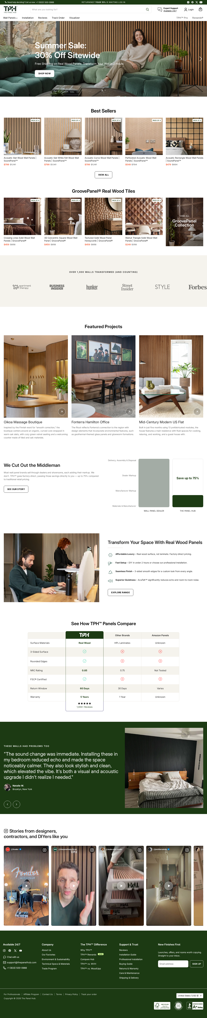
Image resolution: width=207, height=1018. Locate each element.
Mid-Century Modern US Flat (93, 422)
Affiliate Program (31, 994)
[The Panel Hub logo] (15, 9)
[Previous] (7, 804)
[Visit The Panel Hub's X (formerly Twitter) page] (196, 2)
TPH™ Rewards (88, 954)
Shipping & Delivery (129, 977)
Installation (28, 17)
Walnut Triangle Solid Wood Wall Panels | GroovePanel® (141, 239)
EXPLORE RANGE (120, 592)
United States (188, 995)
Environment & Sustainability (56, 959)
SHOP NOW (125, 73)
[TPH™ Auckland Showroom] (171, 376)
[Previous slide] (7, 59)
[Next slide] (200, 59)
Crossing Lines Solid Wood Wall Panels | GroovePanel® (19, 239)
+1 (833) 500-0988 (45, 2)
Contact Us (47, 994)
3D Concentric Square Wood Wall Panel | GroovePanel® (60, 239)
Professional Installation (130, 959)
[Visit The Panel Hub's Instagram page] (188, 2)
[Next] (16, 804)
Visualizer (74, 17)
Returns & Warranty (129, 968)
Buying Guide (125, 964)
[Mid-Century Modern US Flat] (103, 376)
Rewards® (197, 17)
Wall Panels (9, 17)
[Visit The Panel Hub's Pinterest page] (192, 2)
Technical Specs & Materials (56, 964)
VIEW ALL (103, 174)
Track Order (58, 17)
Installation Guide (127, 954)
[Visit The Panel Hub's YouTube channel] (200, 2)
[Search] (147, 9)
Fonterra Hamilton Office (23, 422)
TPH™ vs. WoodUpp (90, 968)
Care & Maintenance (129, 973)
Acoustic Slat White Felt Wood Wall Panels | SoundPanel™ (61, 159)
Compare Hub (87, 959)
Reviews (42, 17)
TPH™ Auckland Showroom (160, 422)
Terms (59, 994)
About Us (46, 950)
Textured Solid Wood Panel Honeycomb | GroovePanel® (99, 239)
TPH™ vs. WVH (88, 964)
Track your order (89, 994)
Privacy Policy (71, 994)
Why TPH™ (86, 950)
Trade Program (49, 968)
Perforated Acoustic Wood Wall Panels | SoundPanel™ (140, 159)
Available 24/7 (170, 11)
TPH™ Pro (182, 17)
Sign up (196, 964)
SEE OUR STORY (16, 489)
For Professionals (12, 994)
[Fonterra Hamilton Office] (36, 376)
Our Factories (48, 954)
